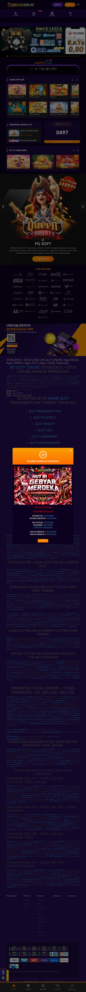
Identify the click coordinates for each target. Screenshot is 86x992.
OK (43, 541)
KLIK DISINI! (49, 516)
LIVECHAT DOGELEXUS (43, 528)
